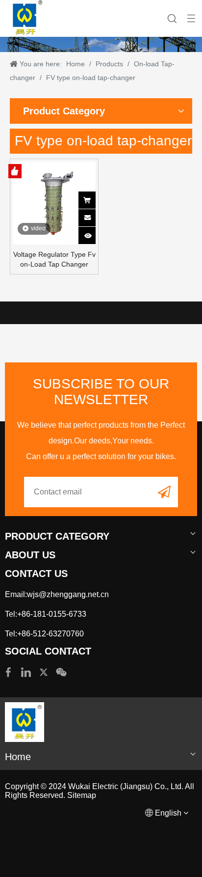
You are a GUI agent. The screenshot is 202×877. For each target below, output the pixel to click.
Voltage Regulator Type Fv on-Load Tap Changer (54, 259)
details (93, 232)
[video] (54, 202)
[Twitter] (44, 671)
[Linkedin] (27, 671)
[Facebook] (9, 671)
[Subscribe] (164, 491)
